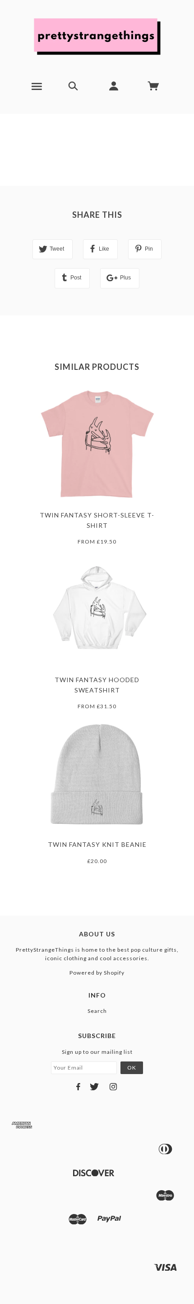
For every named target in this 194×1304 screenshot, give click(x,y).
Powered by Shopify (97, 972)
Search (97, 1010)
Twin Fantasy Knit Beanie (97, 844)
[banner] (97, 35)
